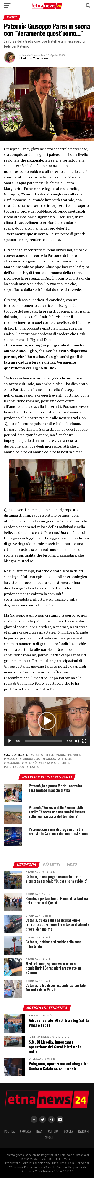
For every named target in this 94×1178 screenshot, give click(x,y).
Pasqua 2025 (30, 759)
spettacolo (15, 767)
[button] (47, 721)
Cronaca (25, 1131)
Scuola (68, 1131)
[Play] (10, 741)
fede (50, 755)
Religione (83, 1131)
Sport (49, 1137)
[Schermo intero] (84, 741)
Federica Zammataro (34, 58)
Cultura (53, 1131)
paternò (30, 763)
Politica (9, 1131)
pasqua (11, 759)
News (39, 1131)
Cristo (38, 755)
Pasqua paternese (58, 759)
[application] (47, 721)
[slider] (43, 741)
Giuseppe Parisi (69, 755)
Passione (13, 763)
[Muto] (77, 741)
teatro (33, 767)
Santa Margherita (55, 763)
